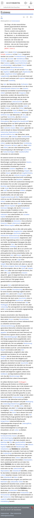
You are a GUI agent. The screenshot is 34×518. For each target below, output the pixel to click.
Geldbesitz (4, 374)
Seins (6, 270)
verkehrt (16, 61)
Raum (15, 145)
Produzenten (24, 492)
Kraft (5, 190)
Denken (5, 266)
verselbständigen (6, 65)
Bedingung (29, 401)
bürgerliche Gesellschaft (20, 121)
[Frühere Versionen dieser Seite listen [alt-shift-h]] (27, 17)
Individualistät (5, 88)
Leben (21, 406)
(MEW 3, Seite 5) (9, 48)
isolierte (13, 88)
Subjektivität (5, 76)
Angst (7, 188)
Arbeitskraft (16, 471)
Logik (19, 259)
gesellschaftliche (6, 134)
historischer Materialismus (9, 132)
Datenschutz (5, 513)
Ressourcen (4, 136)
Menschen (4, 444)
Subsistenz (4, 214)
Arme (14, 412)
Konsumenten (5, 495)
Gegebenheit (18, 231)
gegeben (4, 332)
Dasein (7, 108)
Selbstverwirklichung (7, 326)
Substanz (14, 136)
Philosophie (4, 121)
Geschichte (11, 117)
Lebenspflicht (26, 423)
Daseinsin (4, 223)
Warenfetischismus (16, 67)
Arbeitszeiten (27, 460)
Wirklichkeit (17, 112)
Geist (23, 268)
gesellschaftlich (20, 442)
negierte (3, 499)
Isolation (7, 63)
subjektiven (8, 74)
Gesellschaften (24, 152)
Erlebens (3, 289)
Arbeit (3, 93)
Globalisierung (20, 444)
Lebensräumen (17, 102)
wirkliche (4, 115)
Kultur (29, 145)
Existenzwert (25, 208)
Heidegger (4, 305)
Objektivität (26, 72)
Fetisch (24, 65)
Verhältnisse (21, 59)
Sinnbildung (27, 143)
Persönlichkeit (24, 319)
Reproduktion (5, 471)
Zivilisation (24, 84)
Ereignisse (22, 93)
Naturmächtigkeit (9, 152)
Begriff (3, 350)
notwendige (7, 404)
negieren (22, 78)
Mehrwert (4, 208)
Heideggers (22, 382)
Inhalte (3, 54)
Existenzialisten (14, 238)
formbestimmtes (6, 436)
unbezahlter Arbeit (16, 482)
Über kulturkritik (15, 513)
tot (5, 309)
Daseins (25, 88)
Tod (26, 302)
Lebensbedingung (7, 438)
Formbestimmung (20, 56)
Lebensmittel (17, 468)
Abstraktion (17, 221)
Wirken (21, 108)
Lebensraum (16, 223)
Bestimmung (28, 343)
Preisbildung (5, 501)
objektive (6, 72)
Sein (5, 84)
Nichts (12, 406)
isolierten (7, 128)
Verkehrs (4, 61)
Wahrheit (4, 442)
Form (6, 52)
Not (11, 442)
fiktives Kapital (9, 225)
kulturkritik (13, 2)
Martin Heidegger (21, 266)
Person (10, 319)
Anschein (11, 59)
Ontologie (13, 246)
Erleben (22, 190)
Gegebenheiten (27, 173)
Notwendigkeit (8, 440)
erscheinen (23, 61)
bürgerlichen (5, 421)
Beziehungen (20, 447)
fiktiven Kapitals (10, 206)
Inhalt (15, 52)
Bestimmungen (15, 376)
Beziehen (19, 179)
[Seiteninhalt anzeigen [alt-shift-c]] (2, 17)
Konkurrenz (7, 497)
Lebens (21, 128)
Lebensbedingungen (10, 337)
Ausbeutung (7, 453)
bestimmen (20, 300)
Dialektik (12, 80)
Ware (16, 477)
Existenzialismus (17, 397)
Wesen (3, 59)
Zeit (22, 145)
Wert (17, 197)
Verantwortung (17, 289)
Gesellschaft (25, 136)
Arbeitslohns (5, 449)
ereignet (27, 171)
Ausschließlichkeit (21, 63)
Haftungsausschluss (7, 515)
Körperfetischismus (7, 70)
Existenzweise (15, 21)
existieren (9, 54)
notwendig (4, 307)
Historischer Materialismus (10, 235)
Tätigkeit (3, 356)
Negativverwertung (7, 197)
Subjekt (3, 264)
